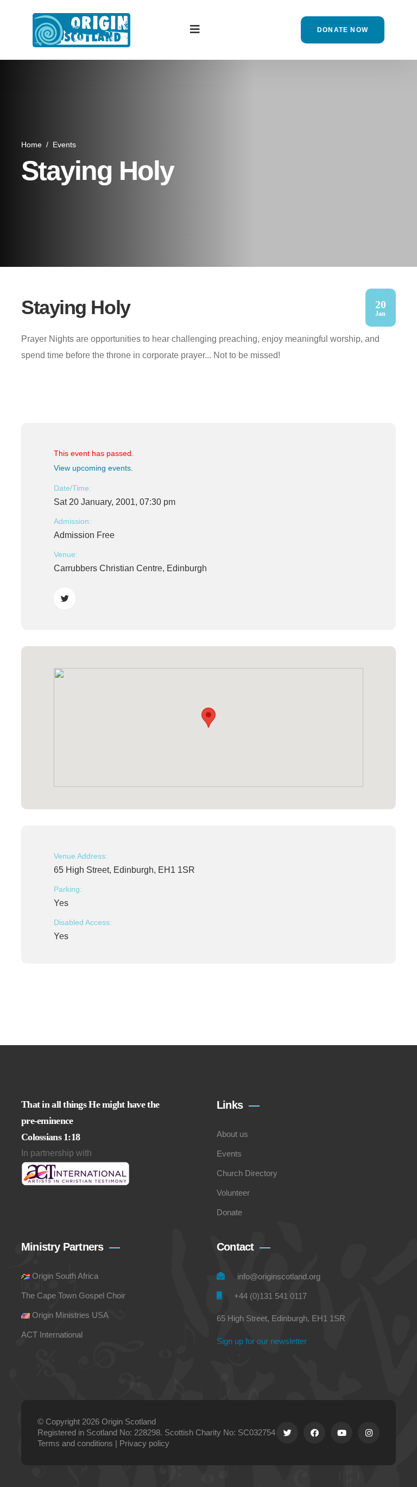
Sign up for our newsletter (262, 1341)
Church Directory (247, 1173)
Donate (229, 1212)
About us (232, 1134)
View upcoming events (92, 468)
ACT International (52, 1334)
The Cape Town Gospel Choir (73, 1295)
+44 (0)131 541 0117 (270, 1296)
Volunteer (233, 1192)
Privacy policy (144, 1443)
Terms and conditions (75, 1443)
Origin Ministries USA (70, 1315)
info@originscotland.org (278, 1276)
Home (31, 144)
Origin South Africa (65, 1275)
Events (64, 144)
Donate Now (342, 30)
